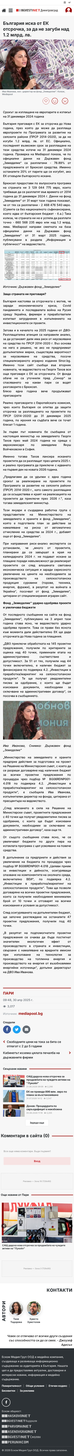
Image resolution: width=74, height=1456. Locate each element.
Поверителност (11, 1385)
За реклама (27, 1390)
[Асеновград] (19, 1431)
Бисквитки (8, 1390)
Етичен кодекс (58, 1385)
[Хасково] (16, 1415)
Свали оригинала (13, 43)
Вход (37, 1161)
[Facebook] (6, 1402)
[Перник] (15, 1442)
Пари (8, 993)
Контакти (59, 1290)
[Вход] (68, 10)
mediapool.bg (30, 1013)
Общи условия (35, 1385)
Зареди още (37, 1122)
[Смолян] (21, 1437)
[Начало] (4, 10)
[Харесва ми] (56, 101)
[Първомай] (16, 1426)
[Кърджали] (19, 1421)
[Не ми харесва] (66, 101)
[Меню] (11, 10)
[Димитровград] (37, 10)
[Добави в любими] (46, 101)
